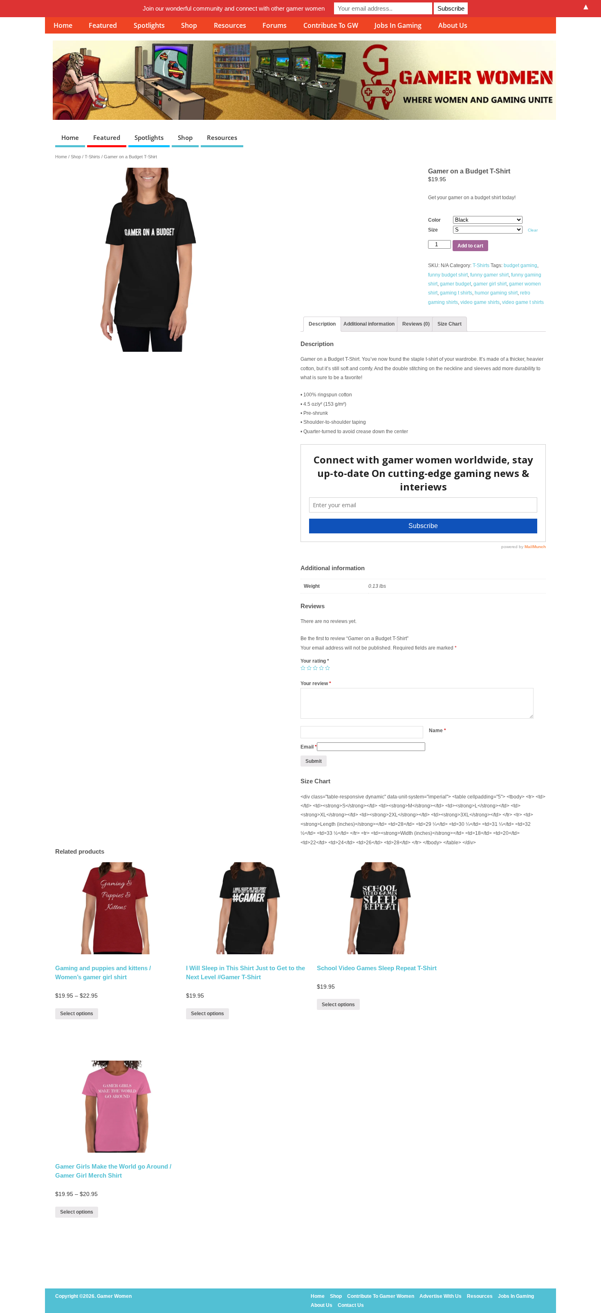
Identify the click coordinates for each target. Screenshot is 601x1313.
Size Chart (449, 324)
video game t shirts (523, 302)
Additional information (369, 324)
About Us (452, 25)
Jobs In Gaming (398, 25)
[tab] (322, 324)
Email (308, 747)
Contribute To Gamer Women (380, 1296)
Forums (274, 25)
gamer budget (455, 284)
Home (63, 25)
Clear (533, 230)
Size (433, 230)
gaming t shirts (456, 293)
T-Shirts (92, 156)
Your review (315, 683)
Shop (189, 25)
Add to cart (470, 246)
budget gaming (520, 265)
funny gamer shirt (489, 275)
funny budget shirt (448, 275)
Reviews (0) (416, 324)
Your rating (314, 661)
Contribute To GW (330, 25)
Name (437, 730)
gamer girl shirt (490, 284)
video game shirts (480, 302)
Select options (76, 1013)
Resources (230, 25)
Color (434, 220)
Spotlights (149, 25)
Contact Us (351, 1305)
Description (322, 324)
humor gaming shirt (496, 293)
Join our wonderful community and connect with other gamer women (234, 8)
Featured (103, 25)
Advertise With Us (440, 1296)
